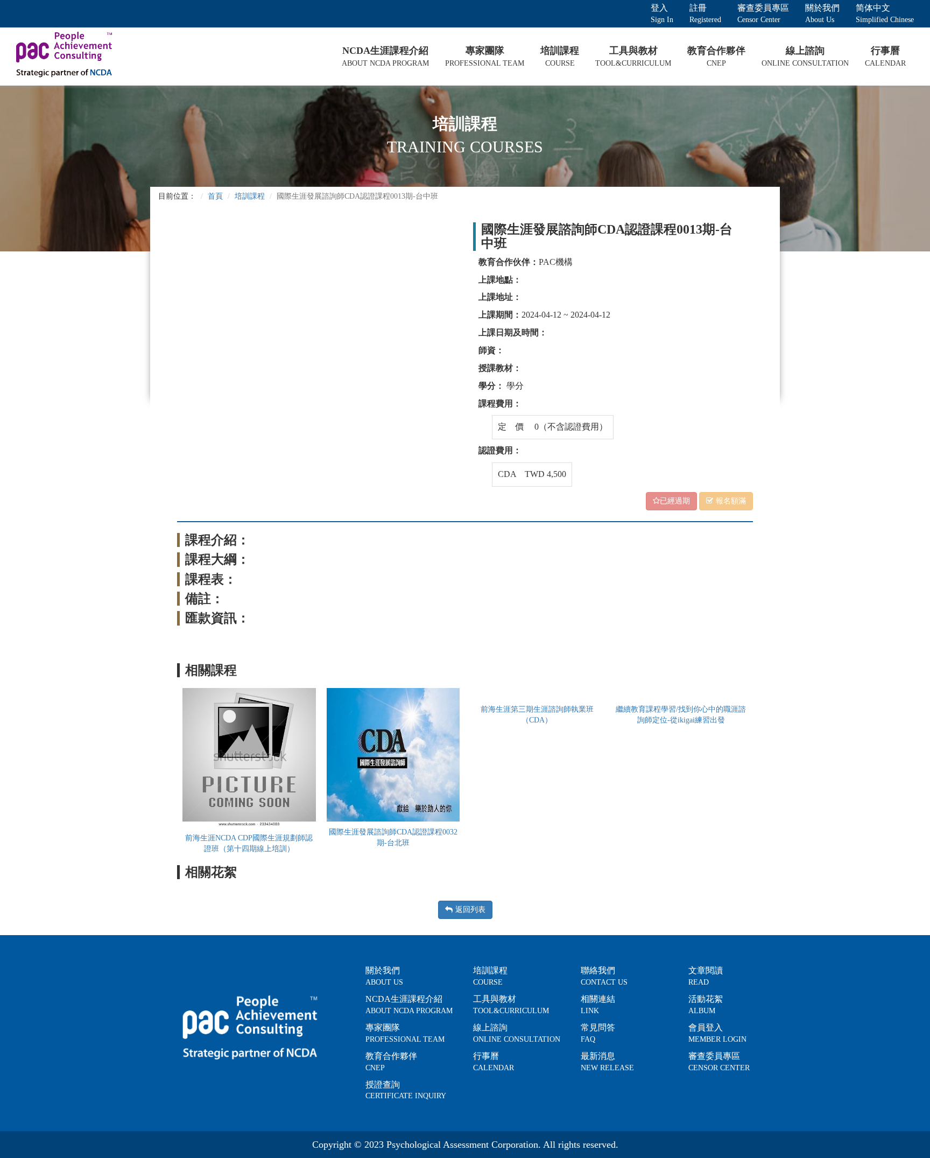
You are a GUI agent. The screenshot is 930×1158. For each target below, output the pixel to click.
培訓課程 (250, 196)
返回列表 (470, 910)
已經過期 (675, 501)
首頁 (215, 196)
